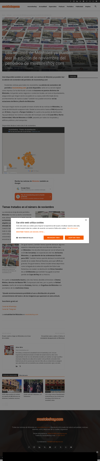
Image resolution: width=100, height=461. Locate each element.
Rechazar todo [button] (53, 238)
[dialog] (50, 230)
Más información (72, 228)
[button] (50, 232)
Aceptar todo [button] (74, 238)
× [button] (86, 220)
